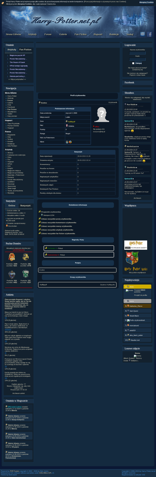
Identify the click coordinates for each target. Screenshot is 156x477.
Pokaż (60, 248)
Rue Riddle (131, 104)
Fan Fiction (80, 34)
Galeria (63, 34)
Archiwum (137, 198)
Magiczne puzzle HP (17, 55)
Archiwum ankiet (18, 393)
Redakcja (114, 34)
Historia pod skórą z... (18, 76)
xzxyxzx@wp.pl (99, 131)
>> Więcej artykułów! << (17, 79)
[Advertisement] (77, 70)
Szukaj (129, 34)
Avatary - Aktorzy (135, 358)
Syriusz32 (128, 121)
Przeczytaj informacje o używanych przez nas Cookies (105, 1)
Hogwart (98, 34)
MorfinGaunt (132, 146)
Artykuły (32, 34)
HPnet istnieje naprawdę (19, 66)
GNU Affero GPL (45, 473)
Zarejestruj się (137, 69)
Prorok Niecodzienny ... (18, 59)
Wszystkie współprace (137, 272)
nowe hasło (141, 75)
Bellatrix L (134, 361)
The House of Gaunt (17, 62)
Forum (47, 34)
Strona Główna (13, 34)
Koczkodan (12, 226)
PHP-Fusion (14, 471)
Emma (137, 353)
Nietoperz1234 (48, 215)
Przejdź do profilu (140, 295)
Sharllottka (131, 167)
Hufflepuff (43, 285)
